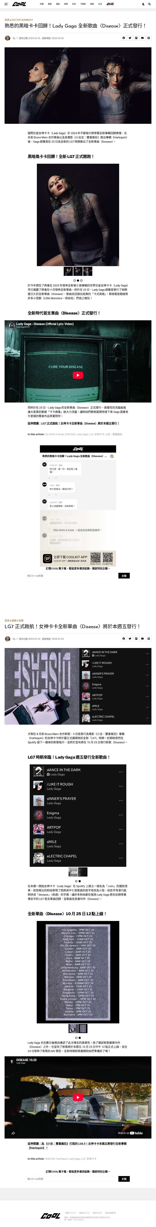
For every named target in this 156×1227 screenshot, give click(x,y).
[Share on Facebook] (123, 38)
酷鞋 (50, 4)
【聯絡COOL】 (83, 1213)
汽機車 (83, 4)
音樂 (21, 620)
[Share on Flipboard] (136, 38)
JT (17, 38)
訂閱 (124, 576)
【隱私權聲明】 (110, 1213)
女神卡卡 (99, 434)
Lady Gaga (82, 434)
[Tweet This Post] (130, 38)
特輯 (42, 4)
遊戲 (92, 4)
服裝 (58, 4)
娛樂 (66, 4)
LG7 (91, 434)
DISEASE (70, 434)
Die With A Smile (54, 434)
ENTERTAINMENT (22, 20)
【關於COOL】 (70, 1213)
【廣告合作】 (97, 1213)
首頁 (7, 20)
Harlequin (61, 1159)
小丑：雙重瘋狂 (113, 434)
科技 (74, 4)
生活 (100, 4)
